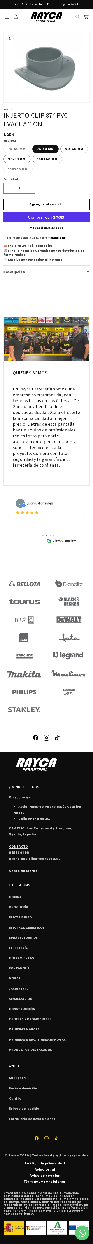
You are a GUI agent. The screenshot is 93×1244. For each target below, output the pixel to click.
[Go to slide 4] (50, 535)
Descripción (46, 272)
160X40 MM (47, 159)
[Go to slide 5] (53, 535)
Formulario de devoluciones (32, 1119)
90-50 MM (17, 159)
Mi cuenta (17, 1078)
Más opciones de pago (46, 228)
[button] (7, 17)
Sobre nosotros (23, 871)
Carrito (15, 1098)
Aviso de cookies (45, 1175)
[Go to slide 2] (43, 535)
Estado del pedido (24, 1109)
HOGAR (15, 978)
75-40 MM (19, 150)
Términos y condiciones (45, 1181)
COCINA (15, 897)
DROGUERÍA (18, 907)
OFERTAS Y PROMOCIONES (30, 1019)
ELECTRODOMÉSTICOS (27, 928)
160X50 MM (20, 170)
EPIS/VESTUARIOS (23, 938)
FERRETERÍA (18, 948)
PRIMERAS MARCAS (24, 1029)
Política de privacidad (45, 1163)
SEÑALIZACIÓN (21, 999)
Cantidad (10, 179)
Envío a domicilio (23, 1088)
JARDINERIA (18, 989)
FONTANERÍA (19, 968)
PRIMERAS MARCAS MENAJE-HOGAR (37, 1040)
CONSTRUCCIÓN (22, 1009)
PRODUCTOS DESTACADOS (30, 1050)
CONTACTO (18, 846)
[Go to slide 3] (46, 535)
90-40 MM (74, 149)
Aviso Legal (45, 1169)
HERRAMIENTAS (21, 958)
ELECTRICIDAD (20, 917)
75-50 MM (45, 149)
